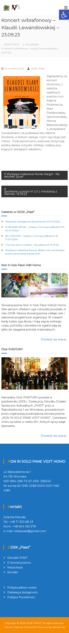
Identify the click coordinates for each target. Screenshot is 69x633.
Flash (17, 627)
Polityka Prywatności (21, 597)
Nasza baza (15, 567)
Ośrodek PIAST (17, 558)
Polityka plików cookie (22, 587)
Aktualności (32, 44)
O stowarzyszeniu (19, 562)
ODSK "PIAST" (34, 623)
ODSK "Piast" (37, 68)
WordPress (59, 627)
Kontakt (12, 572)
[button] (64, 15)
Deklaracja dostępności (22, 592)
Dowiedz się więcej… (54, 339)
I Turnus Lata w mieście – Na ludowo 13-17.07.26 (32, 244)
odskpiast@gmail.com (30, 531)
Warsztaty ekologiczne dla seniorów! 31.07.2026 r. (33, 221)
